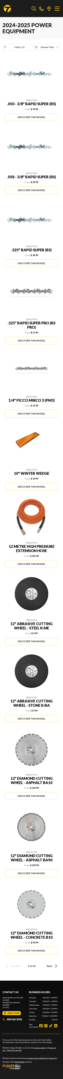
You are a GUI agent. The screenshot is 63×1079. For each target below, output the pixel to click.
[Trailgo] (7, 8)
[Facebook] (41, 1026)
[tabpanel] (43, 1008)
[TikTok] (51, 1026)
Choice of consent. (14, 1050)
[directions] (49, 8)
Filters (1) (19, 47)
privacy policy (39, 1048)
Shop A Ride (19, 1062)
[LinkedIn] (55, 1026)
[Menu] (57, 8)
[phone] (41, 8)
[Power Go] (29, 1066)
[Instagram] (46, 1026)
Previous (16, 965)
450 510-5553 (14, 1019)
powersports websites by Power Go (42, 1058)
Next (49, 965)
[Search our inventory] (34, 8)
